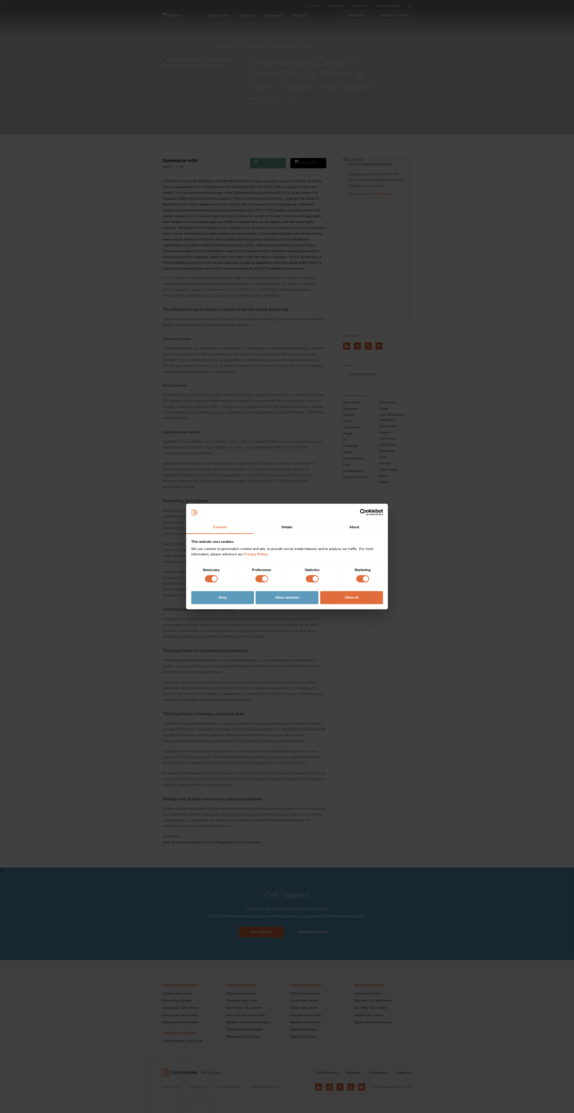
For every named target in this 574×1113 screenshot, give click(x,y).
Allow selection (287, 597)
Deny (223, 597)
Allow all (351, 597)
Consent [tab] (219, 527)
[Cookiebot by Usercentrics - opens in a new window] (363, 512)
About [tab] (354, 527)
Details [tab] (287, 527)
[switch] (261, 578)
